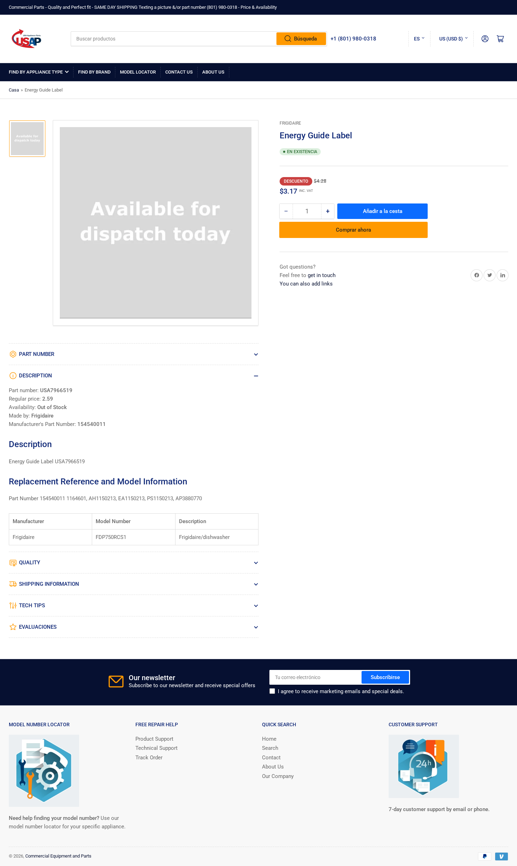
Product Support (154, 739)
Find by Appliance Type (36, 72)
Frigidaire (290, 123)
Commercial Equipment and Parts (58, 856)
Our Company (278, 776)
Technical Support (156, 748)
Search (270, 748)
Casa (14, 90)
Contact (271, 757)
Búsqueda (305, 39)
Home (269, 739)
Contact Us (179, 72)
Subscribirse (385, 677)
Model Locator (138, 72)
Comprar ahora (353, 230)
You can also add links (306, 284)
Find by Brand (94, 72)
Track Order (148, 757)
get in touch (322, 275)
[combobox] (199, 38)
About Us (213, 72)
